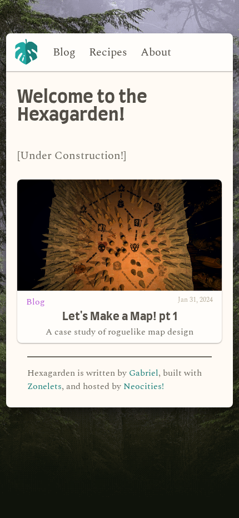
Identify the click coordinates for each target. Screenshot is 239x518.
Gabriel (143, 373)
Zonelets (44, 386)
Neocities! (143, 386)
